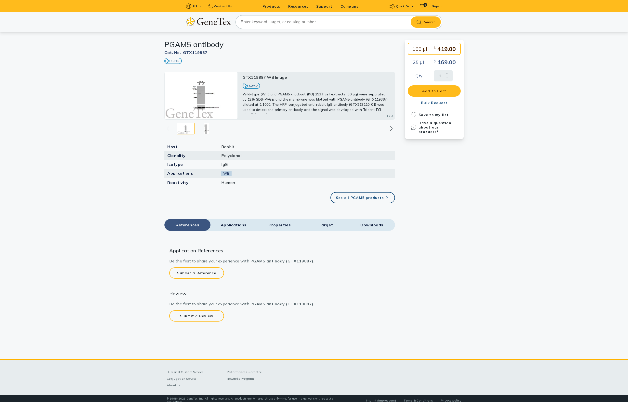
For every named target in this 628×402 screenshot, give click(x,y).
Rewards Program (240, 378)
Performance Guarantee (244, 372)
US (195, 6)
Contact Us (223, 6)
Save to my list (434, 115)
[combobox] (339, 22)
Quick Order (405, 6)
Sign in (437, 6)
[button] (391, 128)
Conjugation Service (181, 378)
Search (429, 22)
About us (174, 385)
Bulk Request (434, 103)
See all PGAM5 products (360, 197)
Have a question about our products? (435, 127)
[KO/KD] (173, 61)
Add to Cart (434, 91)
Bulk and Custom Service (185, 372)
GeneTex (208, 21)
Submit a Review (196, 316)
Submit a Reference (196, 273)
